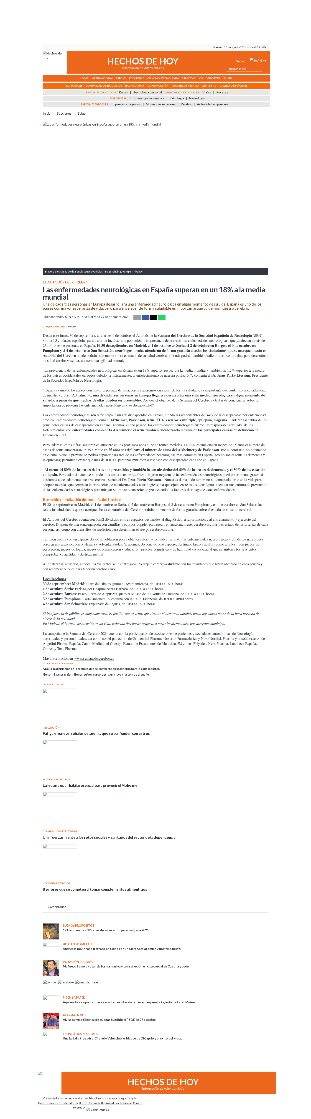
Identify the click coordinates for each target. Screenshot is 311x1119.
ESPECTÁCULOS (192, 78)
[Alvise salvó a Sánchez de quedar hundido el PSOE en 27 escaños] (51, 1028)
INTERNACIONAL (102, 78)
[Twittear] (153, 317)
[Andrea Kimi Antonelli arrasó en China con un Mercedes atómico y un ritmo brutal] (51, 945)
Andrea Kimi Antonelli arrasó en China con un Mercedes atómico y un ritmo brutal (122, 949)
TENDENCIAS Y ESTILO (185, 85)
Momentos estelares (161, 104)
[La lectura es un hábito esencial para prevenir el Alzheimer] (109, 757)
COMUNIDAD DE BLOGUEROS (104, 85)
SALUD (227, 78)
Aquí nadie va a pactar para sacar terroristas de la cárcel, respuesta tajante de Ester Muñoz (129, 1002)
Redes (123, 92)
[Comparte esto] (145, 317)
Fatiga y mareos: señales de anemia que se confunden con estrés (96, 733)
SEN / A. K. (72, 317)
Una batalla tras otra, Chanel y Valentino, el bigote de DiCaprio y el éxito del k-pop (122, 1038)
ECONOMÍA (136, 78)
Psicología (177, 98)
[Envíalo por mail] (137, 317)
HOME (83, 78)
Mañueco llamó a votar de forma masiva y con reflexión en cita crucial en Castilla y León (126, 966)
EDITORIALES (74, 85)
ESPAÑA (121, 78)
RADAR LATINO (134, 85)
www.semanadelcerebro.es (94, 658)
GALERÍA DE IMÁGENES (233, 85)
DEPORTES (213, 78)
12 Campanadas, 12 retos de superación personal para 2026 (105, 930)
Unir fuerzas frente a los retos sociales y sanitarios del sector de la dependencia (109, 837)
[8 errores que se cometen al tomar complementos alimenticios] (109, 861)
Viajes (206, 92)
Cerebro (71, 326)
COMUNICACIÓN (158, 85)
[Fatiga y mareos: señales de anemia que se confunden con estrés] (109, 706)
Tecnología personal (147, 92)
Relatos (186, 104)
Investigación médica (149, 98)
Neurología (197, 98)
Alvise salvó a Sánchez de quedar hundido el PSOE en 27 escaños (109, 1019)
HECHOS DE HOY (142, 61)
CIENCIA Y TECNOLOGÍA (163, 78)
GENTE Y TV (209, 85)
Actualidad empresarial (213, 104)
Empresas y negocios (126, 104)
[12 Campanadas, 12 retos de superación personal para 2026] (51, 938)
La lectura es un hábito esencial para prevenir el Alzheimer (91, 785)
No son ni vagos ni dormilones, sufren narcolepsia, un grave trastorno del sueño (96, 674)
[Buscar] (264, 68)
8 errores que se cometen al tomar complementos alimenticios (95, 889)
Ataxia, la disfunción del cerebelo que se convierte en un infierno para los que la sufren (101, 669)
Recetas (222, 92)
